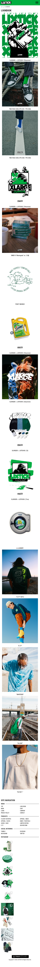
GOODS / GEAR (4, 823)
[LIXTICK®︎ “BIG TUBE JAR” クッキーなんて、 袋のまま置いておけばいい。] (7, 846)
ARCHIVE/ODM (23, 825)
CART (21, 808)
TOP (2, 806)
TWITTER (22, 833)
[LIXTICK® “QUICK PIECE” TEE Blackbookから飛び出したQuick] (7, 934)
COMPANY (22, 811)
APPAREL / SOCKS (5, 821)
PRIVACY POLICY (5, 813)
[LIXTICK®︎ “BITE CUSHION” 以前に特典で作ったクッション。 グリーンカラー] (7, 858)
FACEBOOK (22, 831)
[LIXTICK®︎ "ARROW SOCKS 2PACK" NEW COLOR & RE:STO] (7, 922)
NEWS (2, 808)
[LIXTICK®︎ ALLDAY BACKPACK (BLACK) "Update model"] (7, 909)
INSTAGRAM (4, 833)
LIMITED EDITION (24, 823)
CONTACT (22, 813)
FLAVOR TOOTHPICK (6, 819)
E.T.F (2, 825)
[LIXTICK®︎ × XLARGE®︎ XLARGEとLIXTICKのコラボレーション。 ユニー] (7, 871)
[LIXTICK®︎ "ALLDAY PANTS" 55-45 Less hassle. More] (7, 947)
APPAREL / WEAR (24, 819)
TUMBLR (3, 831)
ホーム (2, 6)
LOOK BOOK (23, 806)
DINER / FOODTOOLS (25, 821)
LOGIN (2, 811)
